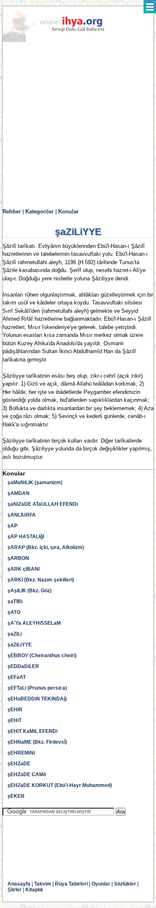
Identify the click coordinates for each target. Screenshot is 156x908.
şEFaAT (16, 677)
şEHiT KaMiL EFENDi (32, 731)
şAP (12, 526)
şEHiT (14, 720)
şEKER (16, 796)
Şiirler (14, 890)
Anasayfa (18, 884)
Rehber (11, 211)
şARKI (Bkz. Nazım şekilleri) (40, 580)
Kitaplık (34, 890)
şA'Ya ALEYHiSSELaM (34, 623)
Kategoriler (39, 211)
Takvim (42, 884)
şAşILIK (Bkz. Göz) (29, 591)
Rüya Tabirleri (71, 884)
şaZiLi (14, 634)
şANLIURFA (21, 515)
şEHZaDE (18, 764)
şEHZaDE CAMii (26, 774)
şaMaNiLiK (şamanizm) (34, 482)
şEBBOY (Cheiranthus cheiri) (42, 655)
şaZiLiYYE (19, 645)
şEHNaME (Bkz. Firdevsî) (37, 742)
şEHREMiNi (21, 753)
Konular (68, 211)
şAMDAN (18, 493)
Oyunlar (101, 884)
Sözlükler (125, 884)
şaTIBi (14, 601)
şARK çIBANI (23, 569)
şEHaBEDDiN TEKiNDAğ (37, 699)
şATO (13, 612)
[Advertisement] (78, 125)
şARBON (18, 558)
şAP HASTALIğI (25, 536)
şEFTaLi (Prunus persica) (37, 688)
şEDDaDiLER (23, 666)
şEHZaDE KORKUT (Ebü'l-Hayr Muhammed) (59, 785)
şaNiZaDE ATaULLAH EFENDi (42, 504)
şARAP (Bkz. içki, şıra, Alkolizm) (45, 547)
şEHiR (14, 710)
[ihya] (61, 40)
